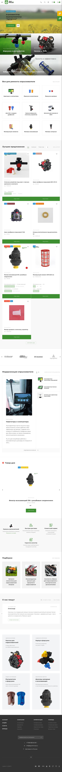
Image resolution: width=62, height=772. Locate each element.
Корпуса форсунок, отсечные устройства (31, 113)
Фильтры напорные (51, 131)
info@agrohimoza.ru (32, 745)
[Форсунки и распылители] (15, 44)
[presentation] (1, 356)
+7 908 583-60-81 (31, 742)
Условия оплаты (38, 722)
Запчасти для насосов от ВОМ (51, 113)
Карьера (19, 727)
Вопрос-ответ (51, 729)
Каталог (5, 719)
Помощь (51, 719)
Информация (38, 719)
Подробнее (11, 25)
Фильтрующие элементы (11, 131)
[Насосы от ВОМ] (46, 44)
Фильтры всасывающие (31, 131)
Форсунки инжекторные (31, 96)
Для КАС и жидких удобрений (11, 113)
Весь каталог (56, 81)
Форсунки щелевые (51, 96)
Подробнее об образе (30, 450)
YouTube (31, 757)
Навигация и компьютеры (11, 96)
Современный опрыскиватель (52, 372)
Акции (4, 722)
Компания (20, 719)
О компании (20, 722)
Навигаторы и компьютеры (17, 422)
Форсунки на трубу (11, 533)
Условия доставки (38, 724)
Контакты (19, 729)
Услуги (4, 725)
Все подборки (56, 558)
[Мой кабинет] (48, 2)
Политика (36, 729)
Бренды (4, 728)
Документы (20, 724)
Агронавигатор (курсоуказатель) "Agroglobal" (14, 16)
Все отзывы (57, 599)
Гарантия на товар (38, 727)
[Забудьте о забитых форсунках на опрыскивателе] (31, 65)
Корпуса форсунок (42, 640)
